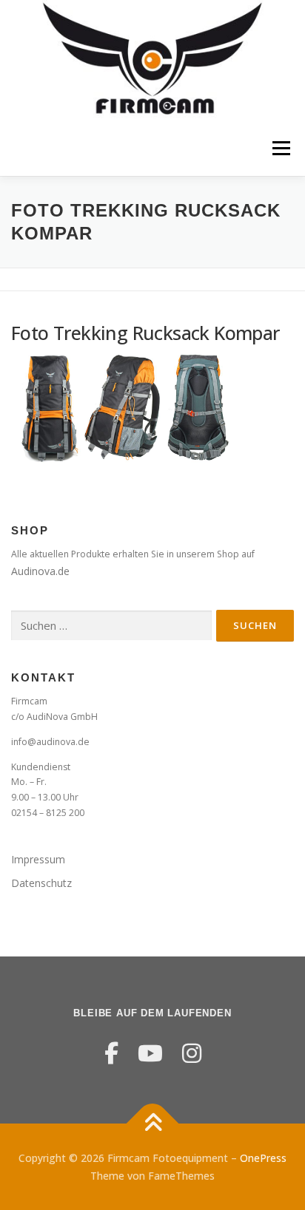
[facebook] (111, 1053)
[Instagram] (191, 1053)
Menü (280, 148)
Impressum (38, 859)
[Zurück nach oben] (153, 1123)
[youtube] (150, 1053)
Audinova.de (40, 571)
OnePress (263, 1158)
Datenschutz (41, 883)
